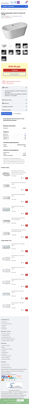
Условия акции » (17, 402)
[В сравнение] (23, 178)
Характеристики (7, 113)
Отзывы (4, 327)
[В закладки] (22, 178)
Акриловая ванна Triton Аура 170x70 (17, 291)
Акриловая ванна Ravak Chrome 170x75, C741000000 (18, 219)
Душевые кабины (6, 345)
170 (25, 134)
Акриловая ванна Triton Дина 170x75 (17, 303)
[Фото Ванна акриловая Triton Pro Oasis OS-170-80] (14, 31)
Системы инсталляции (7, 349)
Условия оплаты (6, 335)
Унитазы (4, 350)
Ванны (3, 347)
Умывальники (5, 352)
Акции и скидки (7, 109)
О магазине (4, 322)
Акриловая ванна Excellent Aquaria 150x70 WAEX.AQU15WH (18, 230)
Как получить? (10, 83)
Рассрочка (6, 103)
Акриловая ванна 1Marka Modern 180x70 (18, 195)
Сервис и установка (8, 106)
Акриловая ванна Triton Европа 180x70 (18, 207)
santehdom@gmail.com (6, 367)
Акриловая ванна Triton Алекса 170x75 (18, 280)
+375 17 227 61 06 (5, 365)
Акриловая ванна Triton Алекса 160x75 (18, 268)
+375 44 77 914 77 (5, 364)
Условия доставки (6, 333)
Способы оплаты (8, 100)
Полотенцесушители (6, 355)
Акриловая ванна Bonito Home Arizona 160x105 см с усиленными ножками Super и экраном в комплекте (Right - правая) (18, 172)
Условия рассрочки (6, 337)
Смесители (4, 354)
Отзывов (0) (18, 113)
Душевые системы (6, 359)
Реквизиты (4, 328)
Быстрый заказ (14, 74)
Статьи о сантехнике (6, 323)
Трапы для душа (5, 357)
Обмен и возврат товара (7, 340)
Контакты (4, 325)
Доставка (5, 87)
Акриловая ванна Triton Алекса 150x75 (18, 256)
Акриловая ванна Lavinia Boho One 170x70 (18, 183)
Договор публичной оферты (8, 338)
